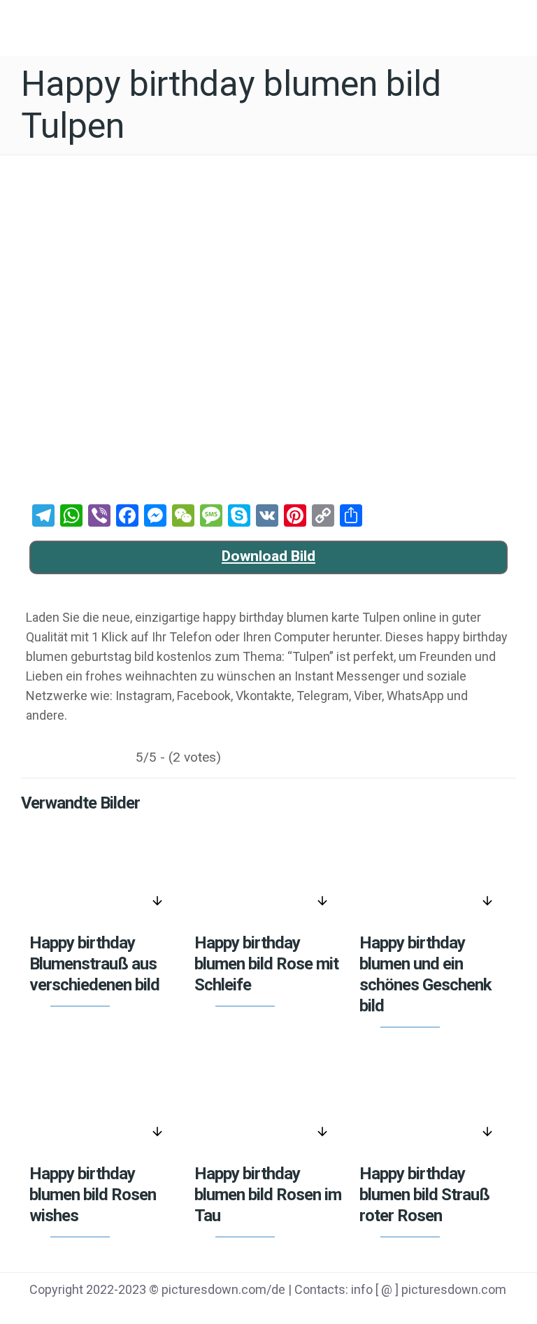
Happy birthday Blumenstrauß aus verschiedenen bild (94, 964)
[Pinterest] (442, 1310)
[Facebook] (371, 1310)
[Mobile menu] (515, 24)
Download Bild (268, 556)
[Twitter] (407, 1310)
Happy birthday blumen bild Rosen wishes (92, 1194)
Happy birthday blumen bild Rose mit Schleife (266, 964)
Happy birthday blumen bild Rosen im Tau (267, 1194)
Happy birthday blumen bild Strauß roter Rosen (424, 1194)
